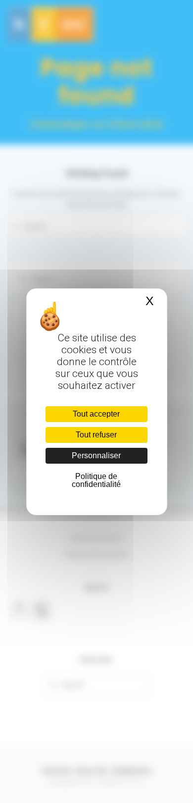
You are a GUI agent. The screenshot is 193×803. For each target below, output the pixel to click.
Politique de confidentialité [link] (96, 480)
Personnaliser (96, 455)
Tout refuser (96, 434)
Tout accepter (96, 414)
